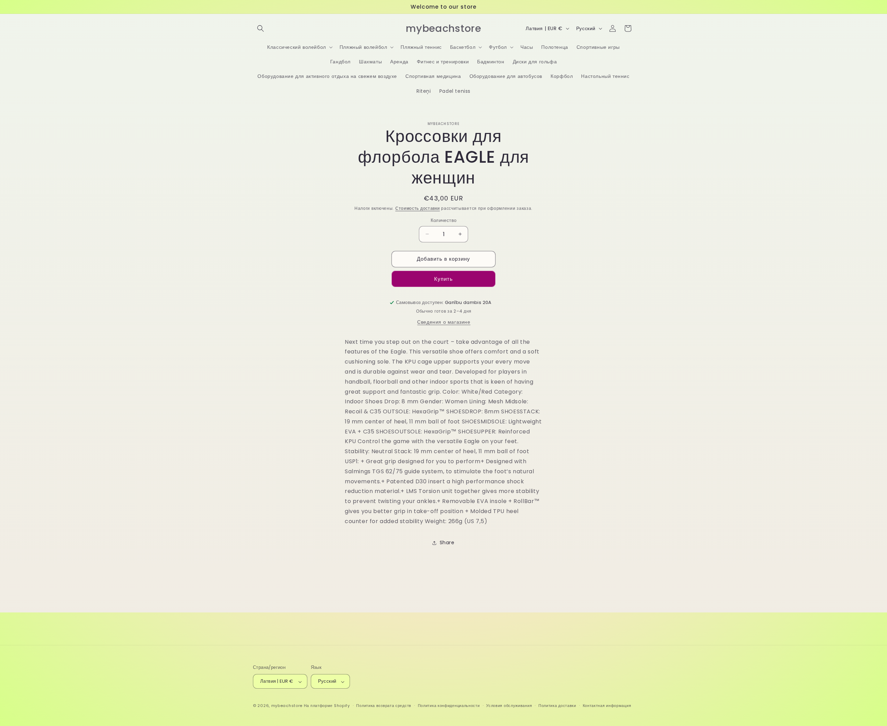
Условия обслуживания (509, 705)
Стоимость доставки (417, 208)
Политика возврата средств (383, 705)
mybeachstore (286, 706)
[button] (260, 28)
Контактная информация (607, 705)
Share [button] (447, 542)
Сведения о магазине (443, 322)
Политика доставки (557, 705)
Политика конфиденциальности (449, 705)
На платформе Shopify (327, 706)
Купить (443, 279)
